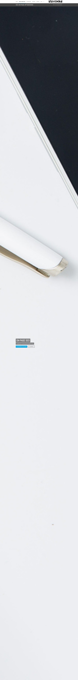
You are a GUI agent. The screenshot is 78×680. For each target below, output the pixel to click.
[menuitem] (16, 1)
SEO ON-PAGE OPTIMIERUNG (24, 5)
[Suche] (44, 1)
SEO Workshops (31, 346)
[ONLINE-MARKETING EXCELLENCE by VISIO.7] (55, 1)
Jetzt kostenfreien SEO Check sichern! (21, 346)
